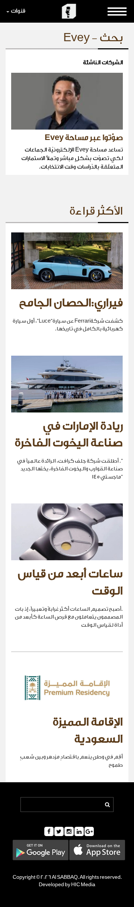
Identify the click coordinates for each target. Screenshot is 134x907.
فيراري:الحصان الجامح (71, 303)
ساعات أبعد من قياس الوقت (70, 582)
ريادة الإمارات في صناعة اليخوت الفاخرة (69, 435)
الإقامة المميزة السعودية (87, 730)
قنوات (18, 11)
